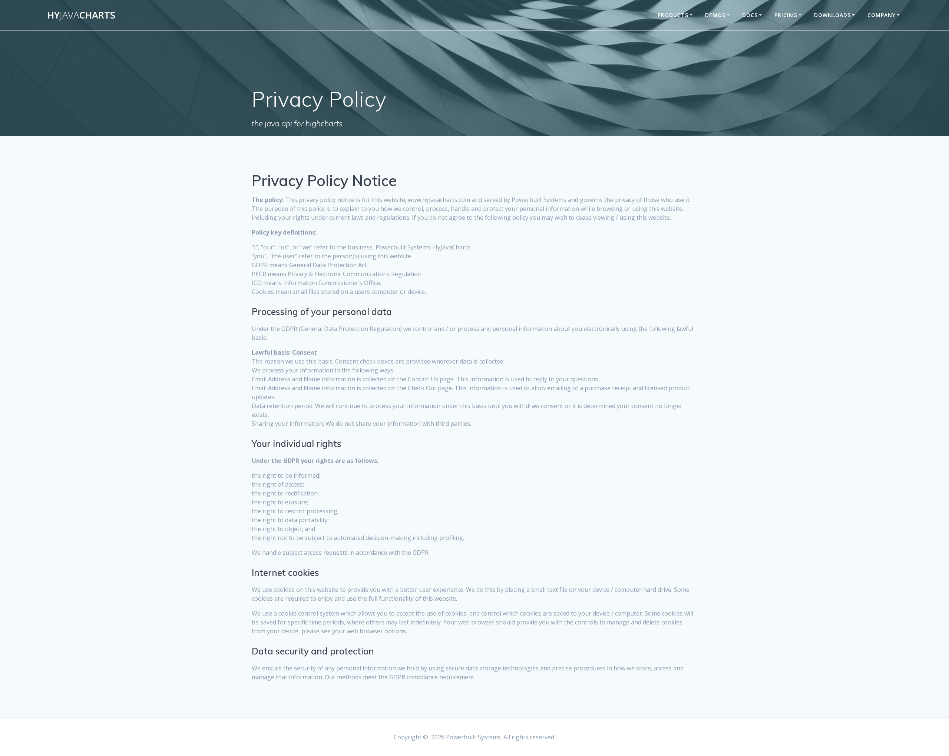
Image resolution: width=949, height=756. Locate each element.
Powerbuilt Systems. (474, 737)
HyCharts (81, 15)
